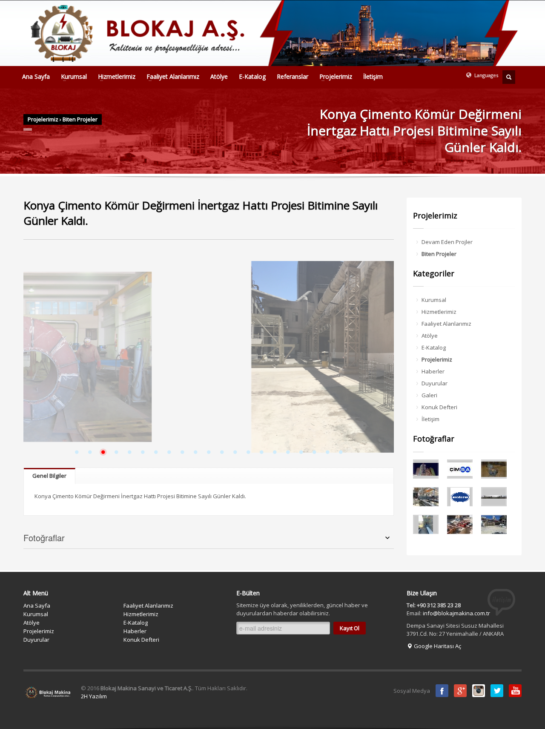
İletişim (373, 77)
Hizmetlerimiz (114, 77)
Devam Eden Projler (447, 242)
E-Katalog (252, 77)
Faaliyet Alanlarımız (170, 77)
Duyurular (434, 383)
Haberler (433, 371)
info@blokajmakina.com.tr (456, 613)
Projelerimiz (333, 77)
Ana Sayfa (36, 77)
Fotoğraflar (44, 537)
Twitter (496, 690)
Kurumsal (71, 77)
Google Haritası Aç (437, 646)
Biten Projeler (80, 119)
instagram (478, 690)
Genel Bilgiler (49, 475)
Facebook (442, 690)
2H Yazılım (94, 696)
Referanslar (292, 77)
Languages (485, 75)
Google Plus (460, 690)
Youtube (515, 690)
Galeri (429, 395)
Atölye (219, 77)
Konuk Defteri (439, 407)
